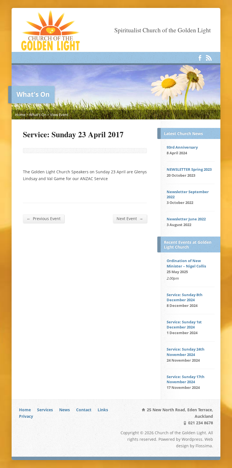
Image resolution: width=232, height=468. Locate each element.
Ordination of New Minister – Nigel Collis (186, 263)
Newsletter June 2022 (186, 219)
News (64, 409)
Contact (83, 409)
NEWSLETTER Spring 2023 (189, 169)
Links (103, 409)
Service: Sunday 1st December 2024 (184, 324)
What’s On (37, 114)
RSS (208, 57)
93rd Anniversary (182, 147)
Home (20, 114)
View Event (59, 114)
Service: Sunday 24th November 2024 (186, 352)
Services (45, 409)
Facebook (200, 57)
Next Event (130, 218)
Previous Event (44, 218)
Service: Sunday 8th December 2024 (185, 297)
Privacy (26, 416)
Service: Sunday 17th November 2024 (186, 379)
